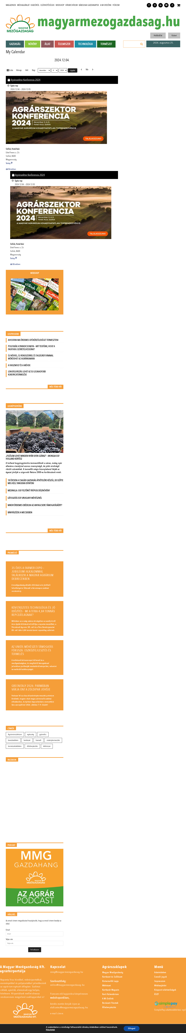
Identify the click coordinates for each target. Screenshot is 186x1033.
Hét (26, 70)
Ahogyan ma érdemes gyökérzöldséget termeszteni (33, 340)
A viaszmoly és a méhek (19, 365)
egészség (30, 734)
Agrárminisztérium (15, 734)
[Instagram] (155, 5)
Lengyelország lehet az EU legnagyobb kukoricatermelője (27, 373)
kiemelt (38, 740)
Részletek (50, 1029)
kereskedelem (13, 740)
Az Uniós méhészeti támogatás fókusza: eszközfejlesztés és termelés (32, 650)
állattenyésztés (32, 746)
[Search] (141, 44)
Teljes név (9, 939)
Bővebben (12, 169)
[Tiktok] (172, 5)
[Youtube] (166, 5)
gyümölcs (42, 734)
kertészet (27, 740)
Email (8, 929)
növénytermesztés (53, 740)
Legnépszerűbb (15, 406)
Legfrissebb (13, 334)
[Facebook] (149, 5)
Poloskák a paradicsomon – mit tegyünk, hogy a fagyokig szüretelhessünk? (31, 348)
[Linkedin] (160, 5)
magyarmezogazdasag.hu (108, 22)
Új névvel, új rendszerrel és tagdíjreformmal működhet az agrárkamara (30, 357)
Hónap (19, 70)
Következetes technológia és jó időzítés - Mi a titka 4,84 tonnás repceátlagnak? (33, 611)
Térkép (9, 163)
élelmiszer (47, 746)
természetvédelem (15, 746)
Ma (87, 69)
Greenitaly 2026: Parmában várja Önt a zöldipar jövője (31, 688)
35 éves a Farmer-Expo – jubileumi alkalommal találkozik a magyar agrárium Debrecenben (33, 573)
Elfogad (131, 1028)
